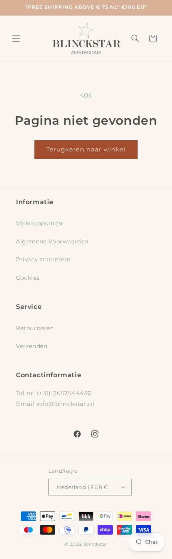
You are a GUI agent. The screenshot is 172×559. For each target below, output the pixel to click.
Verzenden (31, 346)
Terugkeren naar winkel (86, 149)
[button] (16, 38)
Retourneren (35, 328)
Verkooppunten (39, 223)
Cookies (28, 277)
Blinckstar (96, 544)
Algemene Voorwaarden (52, 241)
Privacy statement (43, 259)
